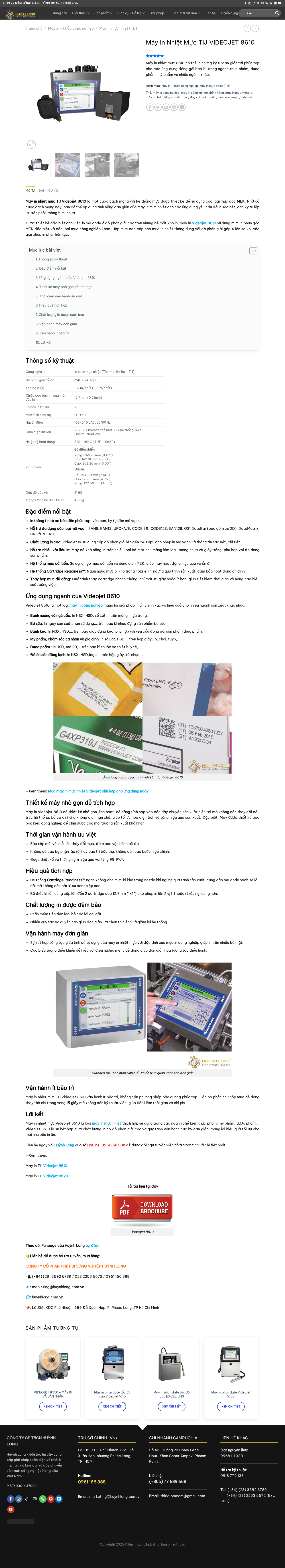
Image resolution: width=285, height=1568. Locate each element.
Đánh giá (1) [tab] (48, 190)
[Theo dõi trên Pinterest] (271, 3)
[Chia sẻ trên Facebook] (150, 107)
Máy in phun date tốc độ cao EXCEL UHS (171, 1394)
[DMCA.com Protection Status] (20, 1521)
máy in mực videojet (239, 92)
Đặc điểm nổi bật (52, 268)
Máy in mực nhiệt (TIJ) (118, 28)
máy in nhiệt (154, 97)
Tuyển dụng (229, 13)
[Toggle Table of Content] (251, 251)
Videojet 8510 (55, 1166)
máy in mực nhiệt (106, 1123)
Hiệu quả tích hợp (53, 305)
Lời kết (46, 342)
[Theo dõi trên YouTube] (279, 3)
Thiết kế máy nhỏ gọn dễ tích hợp (65, 287)
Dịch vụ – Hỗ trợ (129, 13)
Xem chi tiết (53, 1406)
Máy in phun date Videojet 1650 (230, 1394)
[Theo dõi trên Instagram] (249, 3)
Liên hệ (210, 13)
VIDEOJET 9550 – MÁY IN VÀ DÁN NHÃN (53, 1394)
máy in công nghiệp (166, 92)
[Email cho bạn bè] (166, 107)
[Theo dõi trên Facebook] (245, 3)
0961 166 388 (92, 1482)
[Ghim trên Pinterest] (174, 107)
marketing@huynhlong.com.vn (115, 1496)
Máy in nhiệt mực (176, 97)
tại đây (92, 1245)
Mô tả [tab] (30, 190)
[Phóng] (31, 144)
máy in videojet (228, 97)
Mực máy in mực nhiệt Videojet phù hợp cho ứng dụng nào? (98, 791)
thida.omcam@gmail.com (183, 1496)
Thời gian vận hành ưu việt (60, 296)
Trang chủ (59, 13)
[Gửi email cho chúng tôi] (262, 3)
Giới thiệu (79, 13)
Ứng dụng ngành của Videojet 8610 (67, 278)
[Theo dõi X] (258, 3)
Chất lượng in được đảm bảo (61, 315)
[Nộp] (277, 13)
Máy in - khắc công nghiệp (71, 28)
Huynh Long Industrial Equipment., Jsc (156, 1544)
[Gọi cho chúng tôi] (266, 3)
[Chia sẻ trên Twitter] (158, 107)
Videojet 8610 (204, 223)
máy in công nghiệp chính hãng (202, 92)
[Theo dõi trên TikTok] (253, 3)
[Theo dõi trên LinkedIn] (275, 3)
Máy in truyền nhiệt (202, 97)
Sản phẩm (102, 13)
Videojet (246, 97)
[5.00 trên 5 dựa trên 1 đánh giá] (202, 56)
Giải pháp (156, 13)
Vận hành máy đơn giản (58, 324)
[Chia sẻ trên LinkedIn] (182, 107)
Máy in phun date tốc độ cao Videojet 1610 (112, 1394)
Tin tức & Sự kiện (184, 13)
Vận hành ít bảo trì (54, 333)
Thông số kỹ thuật (53, 259)
